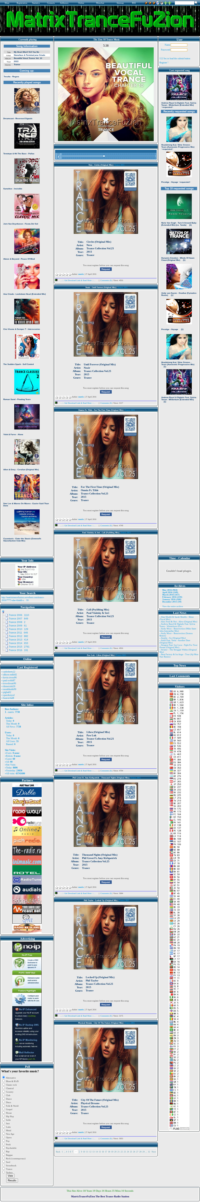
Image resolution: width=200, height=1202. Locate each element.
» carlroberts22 (8, 671)
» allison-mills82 (9, 674)
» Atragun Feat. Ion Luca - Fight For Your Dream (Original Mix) (178, 646)
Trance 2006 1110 (19, 615)
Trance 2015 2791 (19, 646)
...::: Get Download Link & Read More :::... (77, 280)
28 (140, 1152)
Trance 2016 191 (18, 650)
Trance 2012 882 (18, 636)
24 (128, 1152)
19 (112, 1152)
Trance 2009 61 (18, 625)
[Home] (162, 2)
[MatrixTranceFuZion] (166, 2)
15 (100, 1152)
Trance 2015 (119, 165)
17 (106, 1152)
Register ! (163, 62)
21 (118, 1152)
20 (115, 1152)
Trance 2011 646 (18, 632)
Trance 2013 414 (18, 639)
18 (109, 1152)
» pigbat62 (6, 692)
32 (149, 1152)
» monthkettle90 (8, 689)
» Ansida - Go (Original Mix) (172, 638)
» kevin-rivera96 (9, 677)
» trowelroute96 (8, 683)
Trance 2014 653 (18, 643)
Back (58, 1152)
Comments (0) (106, 280)
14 (97, 1152)
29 (143, 1152)
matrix (11, 712)
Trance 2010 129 (18, 629)
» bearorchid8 (7, 698)
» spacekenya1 (8, 695)
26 (134, 1152)
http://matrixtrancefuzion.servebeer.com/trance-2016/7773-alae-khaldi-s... (22, 599)
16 (103, 1152)
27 (137, 1152)
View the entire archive (172, 606)
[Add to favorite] (169, 2)
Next (154, 1152)
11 (87, 1152)
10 (84, 1152)
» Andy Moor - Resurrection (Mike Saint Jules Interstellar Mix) (177, 629)
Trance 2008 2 (17, 622)
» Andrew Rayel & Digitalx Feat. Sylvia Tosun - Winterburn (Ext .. (177, 625)
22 (122, 1152)
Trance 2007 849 (18, 618)
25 (131, 1152)
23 (125, 1152)
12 (90, 1152)
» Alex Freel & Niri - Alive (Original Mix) (178, 621)
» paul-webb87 (8, 680)
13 (93, 1152)
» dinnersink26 (8, 686)
